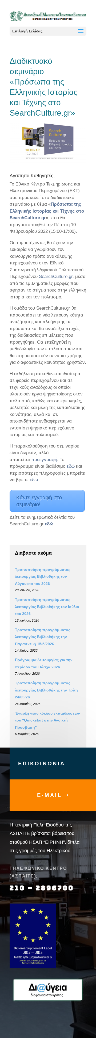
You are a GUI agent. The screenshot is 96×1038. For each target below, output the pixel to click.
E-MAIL (49, 795)
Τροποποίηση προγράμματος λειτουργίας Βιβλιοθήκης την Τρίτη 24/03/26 (46, 690)
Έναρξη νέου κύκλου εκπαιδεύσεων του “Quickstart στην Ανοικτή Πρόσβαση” (47, 720)
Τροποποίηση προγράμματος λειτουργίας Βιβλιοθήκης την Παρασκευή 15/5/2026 (42, 637)
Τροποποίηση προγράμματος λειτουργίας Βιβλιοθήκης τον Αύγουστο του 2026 (42, 576)
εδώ (71, 466)
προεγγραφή (44, 459)
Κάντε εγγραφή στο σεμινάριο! (39, 501)
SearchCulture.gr (56, 276)
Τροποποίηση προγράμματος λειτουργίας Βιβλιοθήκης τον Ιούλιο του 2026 (47, 606)
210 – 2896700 (43, 888)
